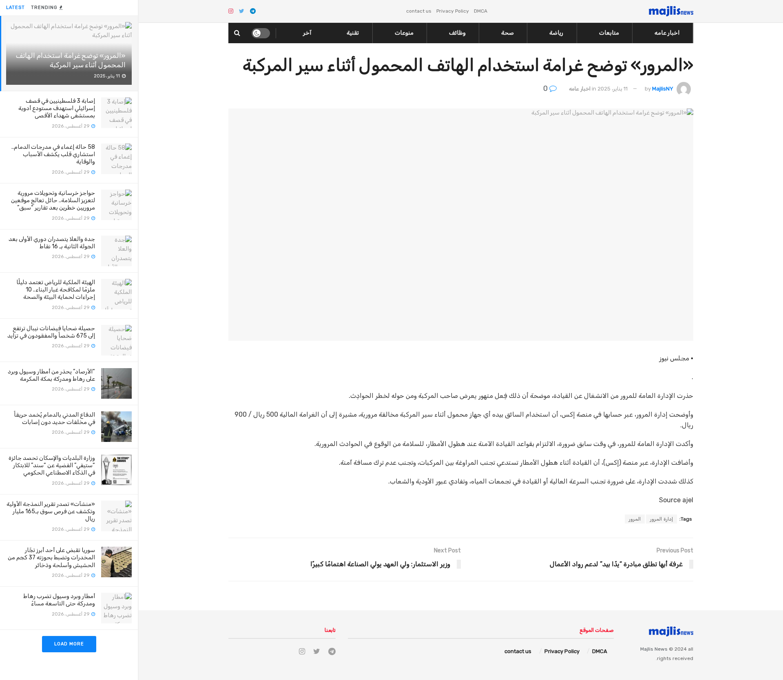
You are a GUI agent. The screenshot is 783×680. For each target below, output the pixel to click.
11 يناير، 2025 (612, 89)
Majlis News (654, 649)
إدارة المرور (661, 519)
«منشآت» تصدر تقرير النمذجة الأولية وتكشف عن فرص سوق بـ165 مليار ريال (51, 511)
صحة (507, 32)
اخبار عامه (667, 32)
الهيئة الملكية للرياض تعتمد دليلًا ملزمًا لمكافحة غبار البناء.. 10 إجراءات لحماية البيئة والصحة (55, 289)
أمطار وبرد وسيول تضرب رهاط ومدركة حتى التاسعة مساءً (59, 600)
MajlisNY (662, 89)
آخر (307, 32)
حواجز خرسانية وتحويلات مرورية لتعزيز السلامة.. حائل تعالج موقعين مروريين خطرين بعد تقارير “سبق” (53, 200)
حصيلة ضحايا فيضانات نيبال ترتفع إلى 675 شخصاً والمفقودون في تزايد (51, 332)
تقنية (353, 32)
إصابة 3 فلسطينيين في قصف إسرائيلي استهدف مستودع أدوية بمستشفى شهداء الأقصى (56, 108)
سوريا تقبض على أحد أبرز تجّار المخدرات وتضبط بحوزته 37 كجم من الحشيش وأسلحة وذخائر (51, 557)
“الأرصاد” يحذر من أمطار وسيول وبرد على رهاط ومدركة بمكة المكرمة (51, 375)
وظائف (457, 32)
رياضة (556, 32)
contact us (418, 11)
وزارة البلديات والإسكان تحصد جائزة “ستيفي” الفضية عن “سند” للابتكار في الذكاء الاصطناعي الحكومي (52, 465)
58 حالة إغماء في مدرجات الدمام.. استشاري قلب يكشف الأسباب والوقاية (53, 154)
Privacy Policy (452, 11)
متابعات (609, 32)
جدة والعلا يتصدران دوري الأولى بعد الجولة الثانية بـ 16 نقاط (52, 243)
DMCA (480, 11)
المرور (635, 519)
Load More (69, 644)
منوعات (404, 32)
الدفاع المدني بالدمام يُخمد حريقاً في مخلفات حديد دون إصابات (54, 418)
